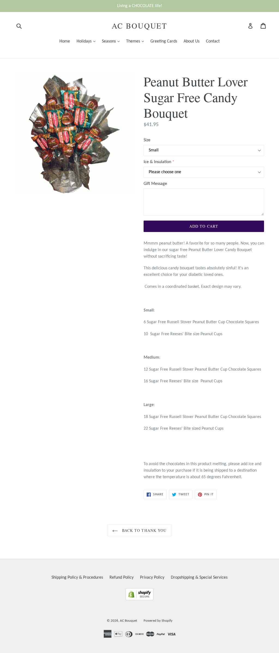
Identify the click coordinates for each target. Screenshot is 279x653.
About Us (191, 41)
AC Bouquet (139, 25)
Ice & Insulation (157, 162)
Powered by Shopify (158, 621)
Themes (136, 41)
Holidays (87, 41)
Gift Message (155, 184)
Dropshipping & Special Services (199, 577)
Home (64, 41)
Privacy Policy (152, 577)
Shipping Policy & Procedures (77, 577)
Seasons (112, 41)
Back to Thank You (143, 530)
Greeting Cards (163, 41)
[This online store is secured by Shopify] (139, 599)
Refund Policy (122, 577)
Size (147, 140)
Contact (213, 41)
